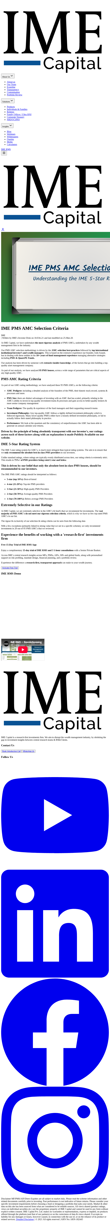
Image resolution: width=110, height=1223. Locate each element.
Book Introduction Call (11, 751)
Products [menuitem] (11, 106)
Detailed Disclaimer (25, 1219)
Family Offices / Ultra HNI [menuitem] (19, 114)
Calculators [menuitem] (12, 144)
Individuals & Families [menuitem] (17, 109)
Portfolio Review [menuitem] (14, 95)
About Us (6, 77)
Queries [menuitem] (10, 139)
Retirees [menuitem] (10, 112)
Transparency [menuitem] (13, 89)
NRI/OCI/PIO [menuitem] (13, 119)
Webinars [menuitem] (11, 134)
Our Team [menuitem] (11, 84)
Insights (5, 126)
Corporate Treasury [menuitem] (15, 117)
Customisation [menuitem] (13, 92)
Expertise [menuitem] (11, 87)
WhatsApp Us (28, 751)
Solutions (6, 102)
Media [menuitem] (10, 142)
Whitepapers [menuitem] (12, 136)
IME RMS (6, 149)
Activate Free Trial (10, 568)
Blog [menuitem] (9, 131)
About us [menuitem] (11, 82)
